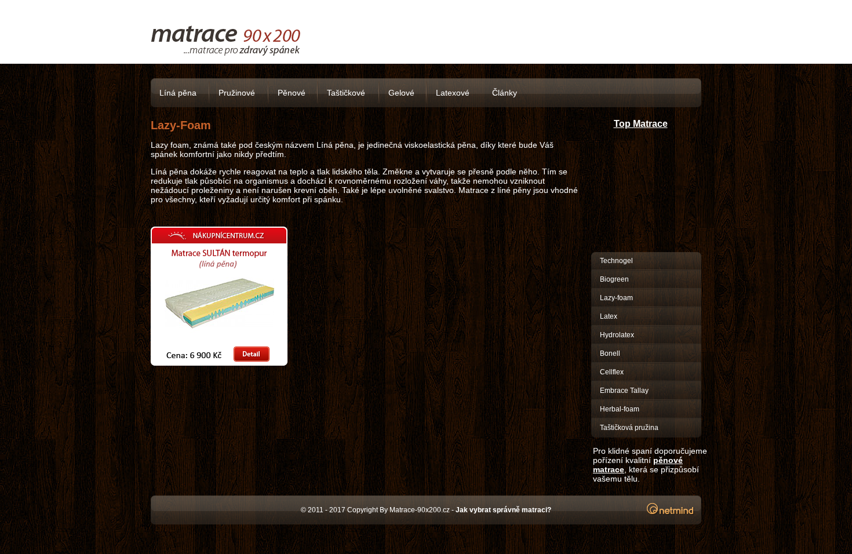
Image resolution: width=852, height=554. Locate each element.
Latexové (452, 92)
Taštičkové (346, 92)
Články (504, 92)
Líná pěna (177, 92)
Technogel (616, 261)
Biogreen (614, 279)
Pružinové (237, 92)
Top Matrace (641, 124)
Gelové (401, 92)
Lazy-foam (616, 298)
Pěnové (291, 92)
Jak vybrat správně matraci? (503, 510)
